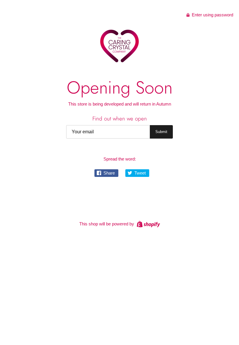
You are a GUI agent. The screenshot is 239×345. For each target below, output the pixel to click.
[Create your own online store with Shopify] (147, 223)
